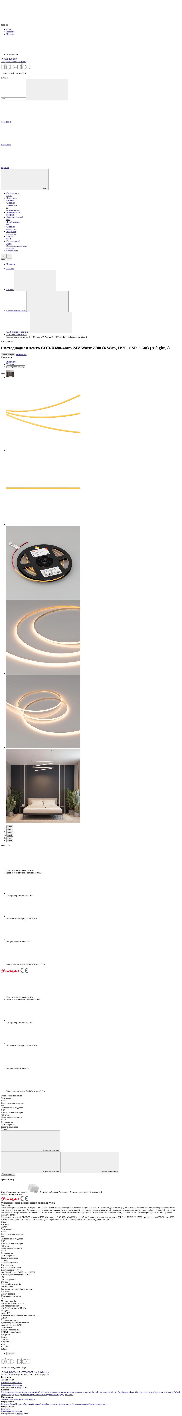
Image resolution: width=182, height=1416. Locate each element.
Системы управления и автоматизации (56, 1392)
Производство (12, 1399)
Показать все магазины (11, 1382)
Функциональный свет (107, 1392)
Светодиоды (12, 251)
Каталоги (5, 1404)
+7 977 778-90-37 (25, 1372)
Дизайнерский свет (126, 1392)
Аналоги (10, 1354)
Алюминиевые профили (13, 213)
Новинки (10, 264)
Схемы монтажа (79, 1404)
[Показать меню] (35, 280)
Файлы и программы (109, 1171)
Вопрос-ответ (52, 1404)
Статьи (43, 1404)
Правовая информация (11, 1385)
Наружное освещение (11, 232)
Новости (10, 32)
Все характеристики (50, 1150)
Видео (12, 1404)
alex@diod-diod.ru (41, 1372)
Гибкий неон (9, 237)
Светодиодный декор (15, 1394)
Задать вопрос (8, 355)
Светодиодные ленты (11, 1392)
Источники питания (11, 199)
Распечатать (21, 354)
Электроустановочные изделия (39, 1394)
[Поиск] (47, 89)
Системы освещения (11, 228)
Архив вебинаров (32, 1404)
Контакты (21, 61)
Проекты (10, 34)
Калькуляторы (65, 1404)
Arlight (20, 1387)
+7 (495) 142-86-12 (9, 1372)
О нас (9, 29)
